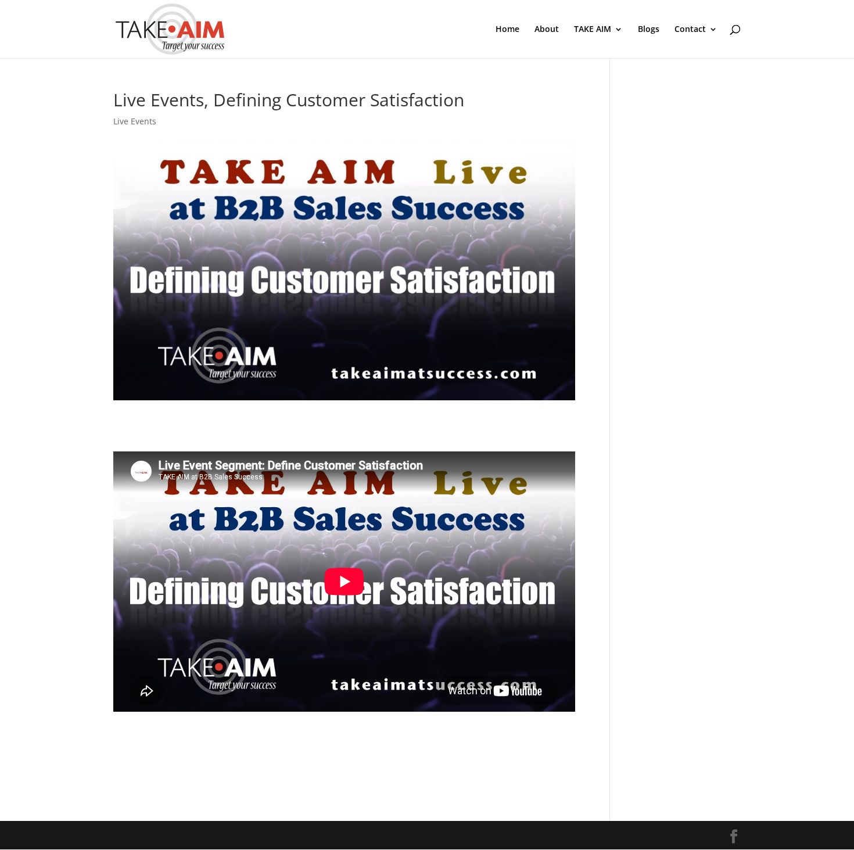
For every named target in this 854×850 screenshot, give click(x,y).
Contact (690, 29)
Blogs (648, 29)
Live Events (134, 121)
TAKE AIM (592, 29)
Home (507, 29)
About (546, 29)
